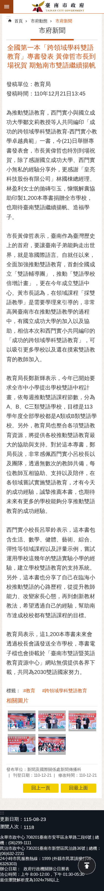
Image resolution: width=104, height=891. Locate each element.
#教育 (29, 690)
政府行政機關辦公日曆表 (46, 868)
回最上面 (87, 865)
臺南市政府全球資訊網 (58, 6)
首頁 (18, 21)
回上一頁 (40, 788)
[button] (21, 721)
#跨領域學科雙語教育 (64, 690)
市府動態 (39, 21)
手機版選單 (6, 6)
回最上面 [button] (78, 788)
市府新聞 (63, 21)
